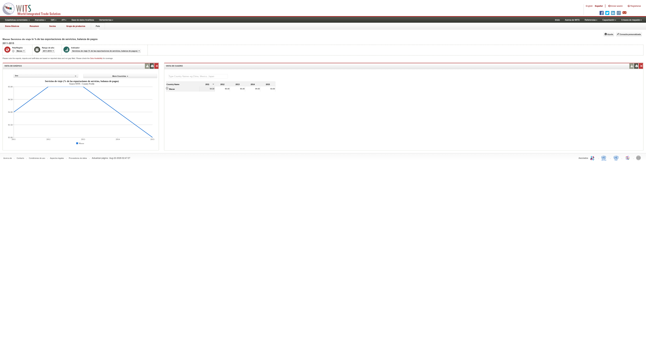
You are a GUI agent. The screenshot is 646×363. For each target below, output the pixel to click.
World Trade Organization (627, 157)
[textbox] (198, 76)
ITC (592, 157)
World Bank (639, 157)
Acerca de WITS (572, 19)
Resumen (34, 26)
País (98, 26)
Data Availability (96, 58)
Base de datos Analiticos (82, 19)
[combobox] (45, 76)
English (589, 5)
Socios (52, 26)
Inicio (557, 19)
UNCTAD (604, 157)
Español (599, 5)
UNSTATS (616, 157)
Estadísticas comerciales (16, 19)
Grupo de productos (75, 26)
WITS (33, 8)
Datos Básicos (12, 26)
